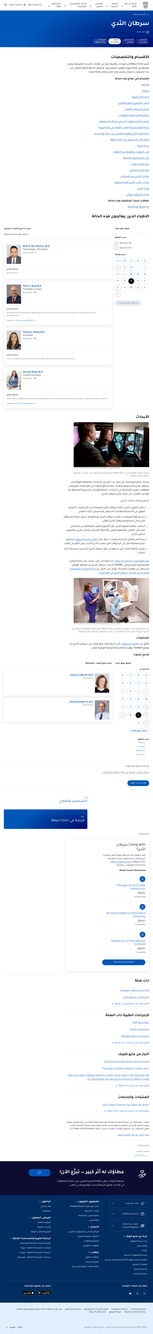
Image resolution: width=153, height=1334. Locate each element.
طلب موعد (141, 32)
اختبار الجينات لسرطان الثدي (136, 997)
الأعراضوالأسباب (143, 41)
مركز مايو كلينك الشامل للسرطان (131, 561)
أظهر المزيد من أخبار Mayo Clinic (134, 1086)
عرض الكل (141, 755)
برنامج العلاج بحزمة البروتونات (133, 115)
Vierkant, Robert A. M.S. (81, 702)
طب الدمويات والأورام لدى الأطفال (131, 152)
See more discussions (124, 962)
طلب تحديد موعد (138, 783)
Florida (142, 747)
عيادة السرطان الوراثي (137, 195)
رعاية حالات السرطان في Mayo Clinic (130, 140)
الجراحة (145, 91)
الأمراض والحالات (139, 15)
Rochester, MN (125, 243)
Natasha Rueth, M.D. (33, 372)
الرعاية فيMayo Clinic (100, 41)
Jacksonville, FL (126, 248)
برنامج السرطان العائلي (137, 109)
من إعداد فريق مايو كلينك (137, 766)
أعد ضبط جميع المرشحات (128, 303)
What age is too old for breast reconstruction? (131, 887)
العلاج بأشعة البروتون (86, 539)
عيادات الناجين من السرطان (134, 176)
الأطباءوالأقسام (115, 41)
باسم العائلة (120, 255)
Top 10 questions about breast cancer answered (126, 1062)
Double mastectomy (139, 1030)
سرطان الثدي (130, 24)
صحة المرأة (143, 146)
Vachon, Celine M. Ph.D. (81, 675)
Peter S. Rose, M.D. (32, 286)
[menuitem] (142, 41)
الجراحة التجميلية (140, 97)
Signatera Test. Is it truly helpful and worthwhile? (128, 942)
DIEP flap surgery (141, 1023)
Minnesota (140, 751)
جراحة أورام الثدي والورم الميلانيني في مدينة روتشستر (121, 134)
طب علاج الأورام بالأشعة (136, 158)
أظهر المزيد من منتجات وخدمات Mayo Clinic (128, 1111)
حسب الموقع (120, 237)
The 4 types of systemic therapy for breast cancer (125, 1069)
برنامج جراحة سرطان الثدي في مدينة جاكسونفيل (124, 121)
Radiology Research (138, 207)
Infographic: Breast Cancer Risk (134, 990)
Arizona (142, 743)
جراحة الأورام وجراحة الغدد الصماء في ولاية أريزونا (124, 127)
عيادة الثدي (143, 189)
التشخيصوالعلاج (128, 41)
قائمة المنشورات (130, 644)
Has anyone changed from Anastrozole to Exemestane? (125, 915)
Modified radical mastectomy (135, 1036)
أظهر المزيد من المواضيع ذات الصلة (132, 1004)
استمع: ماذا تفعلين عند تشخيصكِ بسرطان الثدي (126, 1105)
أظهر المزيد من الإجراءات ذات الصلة (132, 1043)
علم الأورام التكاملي (139, 170)
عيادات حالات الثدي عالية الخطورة (132, 182)
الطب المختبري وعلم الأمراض (133, 103)
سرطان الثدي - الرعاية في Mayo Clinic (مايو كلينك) (125, 772)
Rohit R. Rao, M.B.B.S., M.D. (36, 246)
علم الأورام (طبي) (140, 164)
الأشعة (145, 85)
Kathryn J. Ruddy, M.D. (34, 332)
